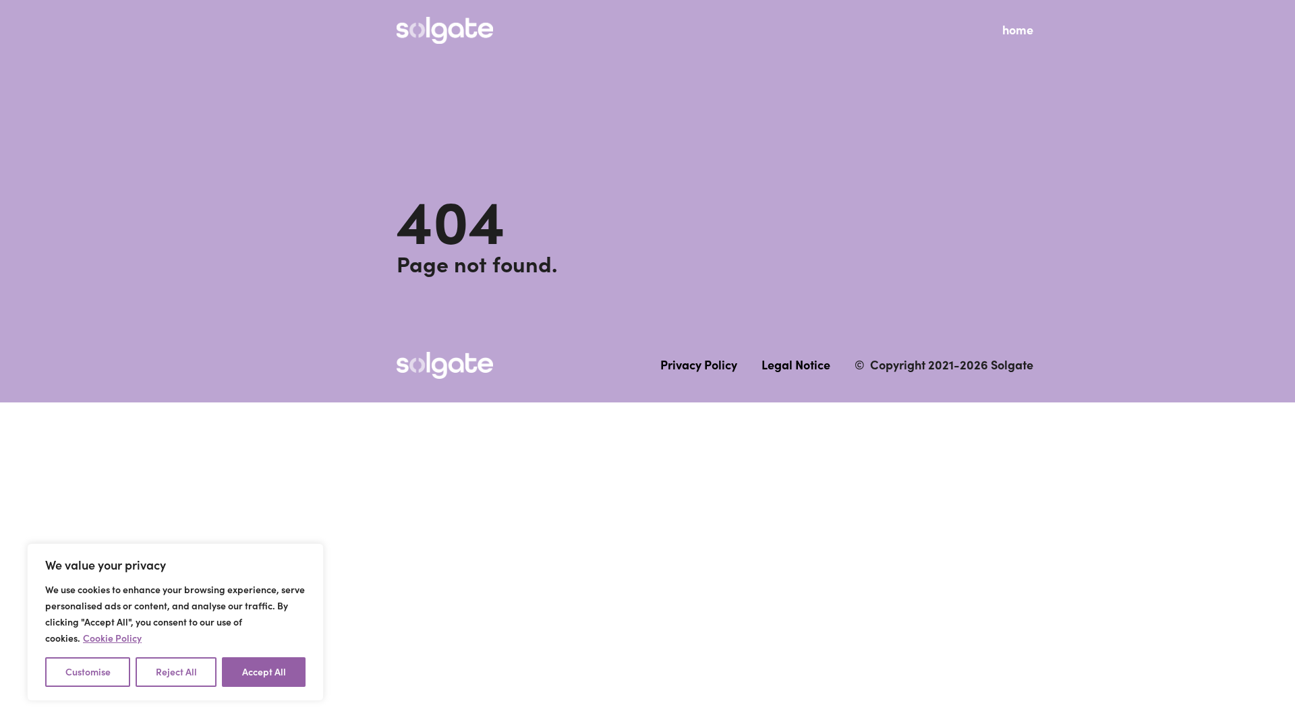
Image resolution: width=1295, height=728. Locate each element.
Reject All (176, 672)
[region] (175, 622)
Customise (88, 672)
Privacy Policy (698, 365)
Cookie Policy (112, 638)
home (1017, 30)
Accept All (264, 672)
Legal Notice (795, 365)
